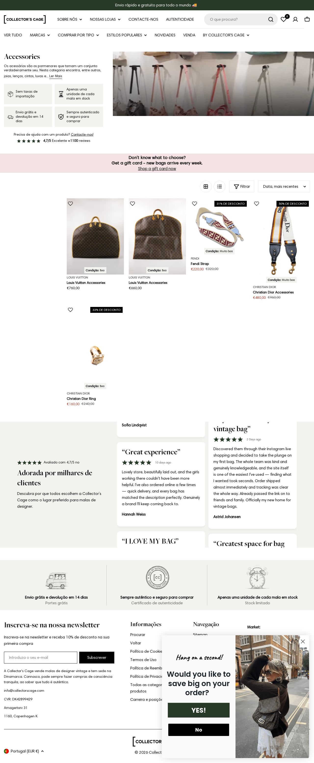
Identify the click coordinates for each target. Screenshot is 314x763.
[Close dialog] (303, 641)
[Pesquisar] (271, 19)
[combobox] (241, 19)
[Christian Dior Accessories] (281, 241)
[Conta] (295, 19)
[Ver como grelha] (206, 186)
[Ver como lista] (219, 186)
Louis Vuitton (77, 277)
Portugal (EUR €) (25, 751)
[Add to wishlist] (70, 203)
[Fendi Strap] (219, 227)
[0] (284, 19)
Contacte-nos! (82, 134)
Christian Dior (264, 287)
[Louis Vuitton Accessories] (95, 236)
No (198, 729)
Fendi (195, 258)
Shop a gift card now (157, 168)
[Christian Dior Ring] (95, 347)
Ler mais (55, 76)
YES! (198, 710)
